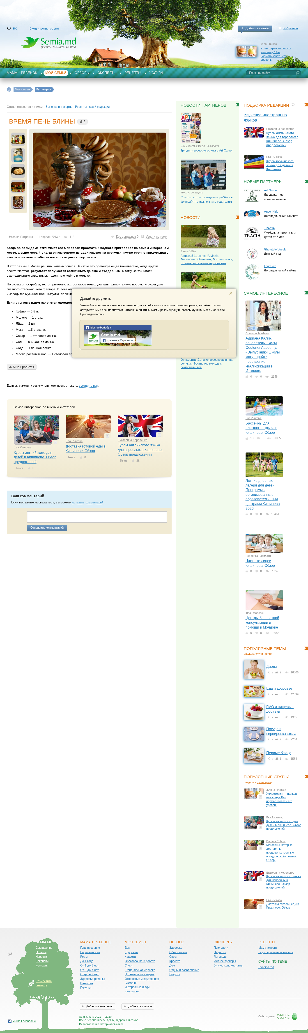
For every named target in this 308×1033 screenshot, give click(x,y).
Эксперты (107, 73)
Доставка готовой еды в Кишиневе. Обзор (282, 905)
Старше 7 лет (89, 974)
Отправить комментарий (47, 527)
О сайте (41, 952)
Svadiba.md (266, 967)
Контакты (42, 965)
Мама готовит (267, 947)
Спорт (129, 965)
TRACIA (185, 192)
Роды (83, 956)
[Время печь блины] (99, 179)
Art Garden (271, 190)
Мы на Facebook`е (24, 1021)
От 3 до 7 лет (89, 970)
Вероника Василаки (258, 556)
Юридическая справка (140, 970)
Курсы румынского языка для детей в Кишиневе (280, 165)
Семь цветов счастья (193, 146)
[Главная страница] (9, 89)
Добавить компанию (99, 1006)
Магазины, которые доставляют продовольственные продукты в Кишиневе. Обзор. (281, 852)
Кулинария (264, 653)
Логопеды (220, 956)
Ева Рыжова (22, 447)
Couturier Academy (257, 333)
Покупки (85, 987)
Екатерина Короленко (132, 440)
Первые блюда (278, 753)
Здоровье (131, 952)
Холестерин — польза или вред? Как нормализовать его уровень (276, 54)
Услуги (156, 73)
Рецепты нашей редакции (92, 106)
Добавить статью (257, 28)
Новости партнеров (203, 105)
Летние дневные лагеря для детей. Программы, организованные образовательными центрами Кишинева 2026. (263, 494)
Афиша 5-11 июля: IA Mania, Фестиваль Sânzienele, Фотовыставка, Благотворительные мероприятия (207, 259)
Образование (178, 952)
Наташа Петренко (21, 237)
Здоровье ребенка (92, 978)
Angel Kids (271, 211)
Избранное (290, 28)
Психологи (221, 947)
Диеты (271, 666)
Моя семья (56, 73)
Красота (130, 956)
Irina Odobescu (255, 613)
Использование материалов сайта (101, 1024)
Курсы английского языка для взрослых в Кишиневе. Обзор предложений (140, 449)
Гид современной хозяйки (275, 952)
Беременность (90, 952)
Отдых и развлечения (184, 970)
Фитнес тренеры (225, 961)
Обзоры (82, 73)
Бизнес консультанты (228, 965)
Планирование (90, 947)
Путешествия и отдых (139, 974)
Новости (190, 217)
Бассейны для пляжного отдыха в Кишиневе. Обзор (261, 427)
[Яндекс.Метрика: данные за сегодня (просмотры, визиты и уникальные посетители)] (151, 1017)
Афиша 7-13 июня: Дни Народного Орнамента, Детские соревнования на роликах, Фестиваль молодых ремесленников (206, 361)
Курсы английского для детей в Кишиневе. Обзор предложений (35, 457)
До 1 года (86, 961)
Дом (127, 947)
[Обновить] (293, 104)
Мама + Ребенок (22, 73)
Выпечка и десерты (59, 106)
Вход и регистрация (44, 28)
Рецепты (132, 73)
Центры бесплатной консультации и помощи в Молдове (262, 622)
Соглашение (44, 947)
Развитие (86, 983)
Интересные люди (137, 987)
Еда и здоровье (279, 688)
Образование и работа (140, 961)
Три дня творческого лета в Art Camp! (206, 150)
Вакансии (42, 961)
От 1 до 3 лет (89, 965)
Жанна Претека (276, 790)
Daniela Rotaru (275, 841)
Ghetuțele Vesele (275, 249)
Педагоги (220, 952)
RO (15, 28)
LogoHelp (270, 266)
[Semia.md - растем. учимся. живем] (118, 345)
